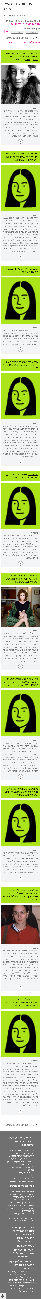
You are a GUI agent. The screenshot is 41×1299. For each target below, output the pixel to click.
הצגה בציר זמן (12, 42)
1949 (26, 795)
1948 (26, 1005)
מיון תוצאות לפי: (32, 28)
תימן (5, 269)
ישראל (35, 160)
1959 (7, 896)
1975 (26, 582)
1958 (33, 685)
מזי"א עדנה (33, 789)
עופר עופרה (33, 362)
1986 (26, 160)
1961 (22, 477)
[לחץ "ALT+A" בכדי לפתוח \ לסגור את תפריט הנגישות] (3, 1296)
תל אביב (10, 157)
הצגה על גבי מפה (31, 42)
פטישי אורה (33, 269)
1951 (11, 365)
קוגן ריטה (34, 53)
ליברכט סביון (32, 999)
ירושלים (14, 682)
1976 (27, 59)
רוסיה (35, 59)
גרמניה (35, 1005)
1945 (33, 272)
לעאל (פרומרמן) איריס (28, 890)
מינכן (6, 1002)
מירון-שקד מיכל (31, 679)
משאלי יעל (33, 474)
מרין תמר (34, 576)
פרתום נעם (33, 154)
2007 (25, 685)
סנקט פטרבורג (11, 56)
